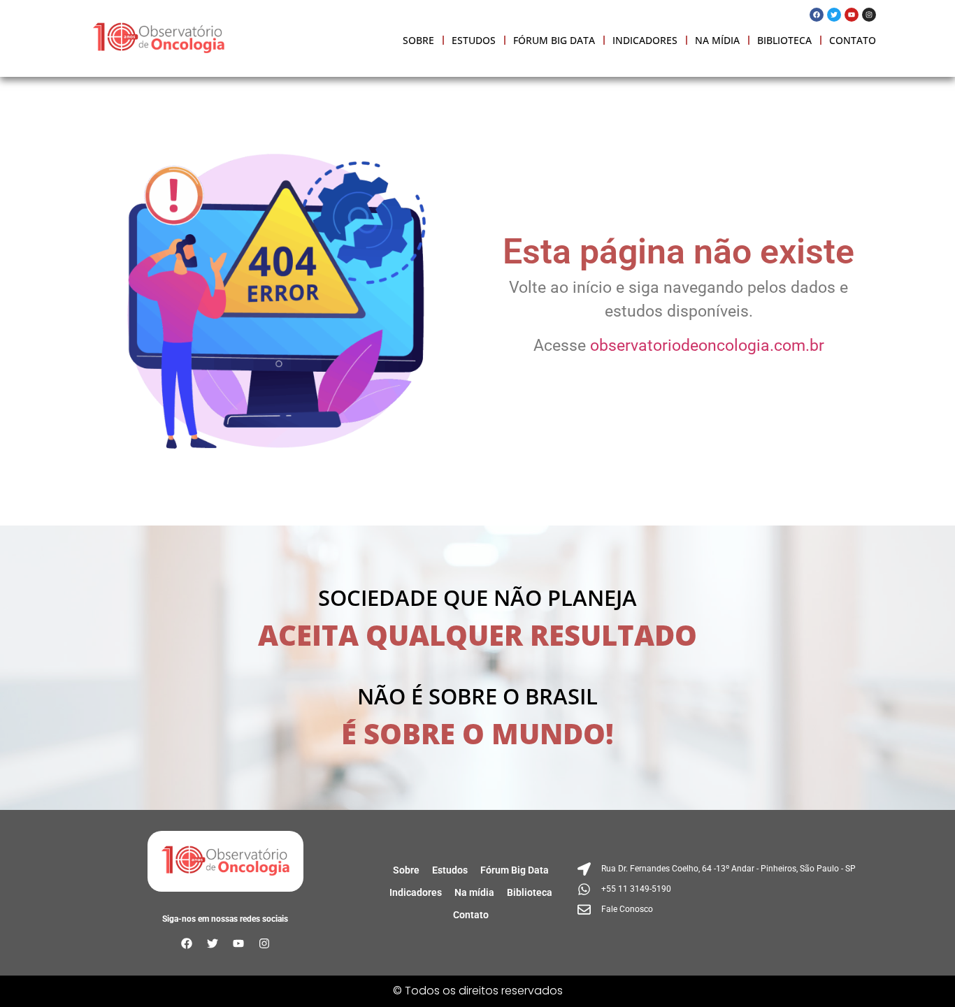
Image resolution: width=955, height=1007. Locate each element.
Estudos (474, 40)
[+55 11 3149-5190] (718, 889)
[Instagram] (869, 15)
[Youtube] (852, 15)
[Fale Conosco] (718, 909)
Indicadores (644, 40)
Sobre (418, 40)
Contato (852, 40)
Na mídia (717, 40)
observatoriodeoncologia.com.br (707, 345)
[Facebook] (817, 15)
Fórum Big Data (554, 40)
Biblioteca (784, 40)
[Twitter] (834, 15)
